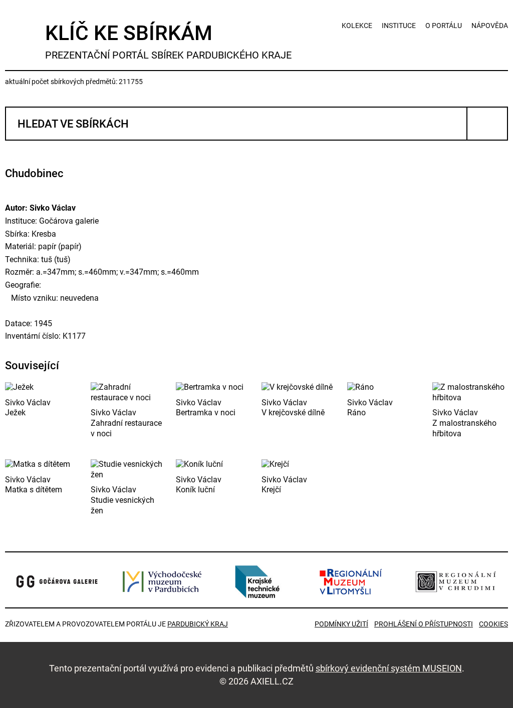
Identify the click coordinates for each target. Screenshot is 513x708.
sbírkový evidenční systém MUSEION (389, 668)
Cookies (493, 624)
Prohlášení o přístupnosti (423, 624)
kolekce (357, 26)
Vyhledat (487, 124)
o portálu (443, 26)
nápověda (489, 26)
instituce (399, 26)
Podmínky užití (341, 624)
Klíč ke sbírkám (168, 41)
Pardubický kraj (197, 624)
